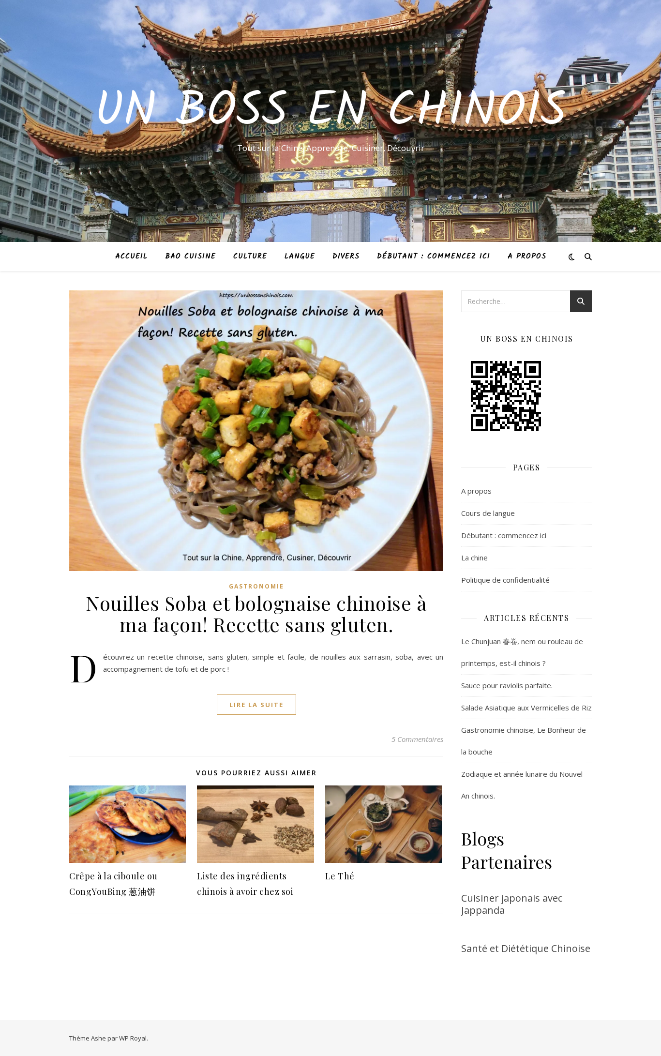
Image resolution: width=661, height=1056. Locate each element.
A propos (527, 256)
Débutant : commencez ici (433, 256)
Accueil (131, 256)
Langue (300, 256)
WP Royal (133, 1038)
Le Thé (340, 876)
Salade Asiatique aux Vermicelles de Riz (526, 707)
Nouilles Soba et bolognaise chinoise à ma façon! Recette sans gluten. (256, 613)
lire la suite (256, 704)
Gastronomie (256, 586)
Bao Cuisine (190, 256)
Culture (250, 256)
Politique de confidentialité (505, 580)
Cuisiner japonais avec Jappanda (511, 904)
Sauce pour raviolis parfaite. (507, 685)
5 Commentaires (417, 739)
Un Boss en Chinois (330, 112)
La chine (474, 557)
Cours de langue (488, 513)
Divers (346, 256)
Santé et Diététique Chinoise (525, 948)
